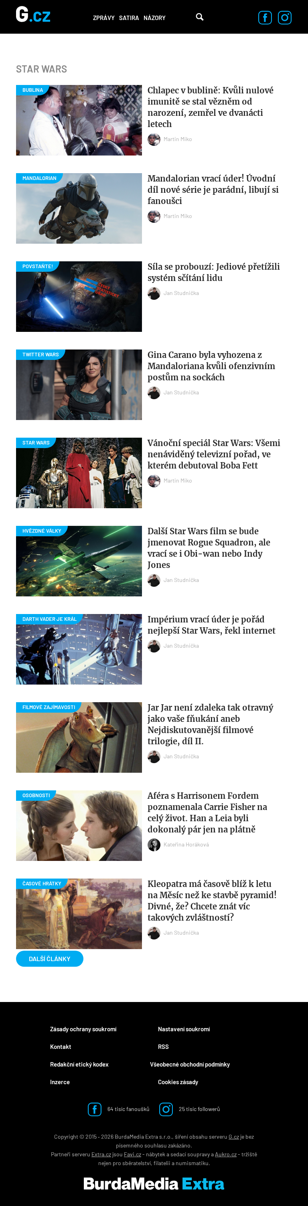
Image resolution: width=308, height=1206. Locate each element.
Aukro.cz (226, 1154)
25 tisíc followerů (199, 1108)
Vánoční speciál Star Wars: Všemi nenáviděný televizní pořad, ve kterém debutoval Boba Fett (214, 454)
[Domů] (33, 17)
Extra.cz (101, 1154)
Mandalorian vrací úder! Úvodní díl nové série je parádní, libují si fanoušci (213, 190)
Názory (155, 17)
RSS (163, 1046)
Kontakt (60, 1046)
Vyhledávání (200, 17)
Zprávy (104, 17)
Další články (50, 958)
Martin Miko (178, 138)
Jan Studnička (181, 292)
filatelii (162, 1163)
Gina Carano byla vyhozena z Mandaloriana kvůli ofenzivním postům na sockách (211, 366)
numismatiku (192, 1163)
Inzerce (60, 1081)
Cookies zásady (178, 1081)
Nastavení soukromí (184, 1028)
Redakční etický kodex (79, 1064)
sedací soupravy (190, 1154)
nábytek (155, 1154)
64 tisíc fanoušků (128, 1108)
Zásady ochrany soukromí (83, 1028)
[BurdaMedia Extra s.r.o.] (154, 1184)
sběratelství (136, 1163)
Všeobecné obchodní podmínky (190, 1064)
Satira (129, 17)
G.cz (234, 1136)
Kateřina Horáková (186, 844)
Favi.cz (132, 1154)
